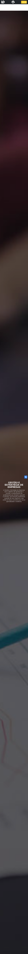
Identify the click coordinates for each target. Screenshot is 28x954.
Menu (23, 2)
